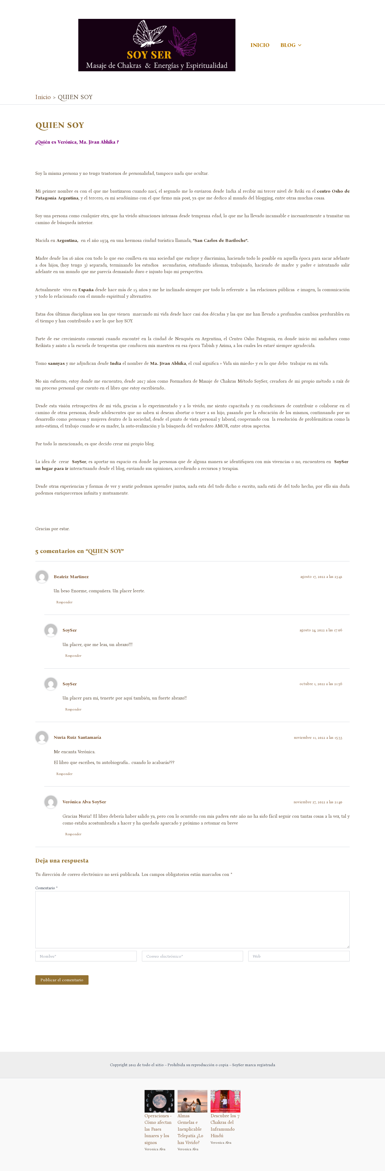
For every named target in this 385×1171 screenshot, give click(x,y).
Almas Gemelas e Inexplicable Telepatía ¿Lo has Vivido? (190, 1129)
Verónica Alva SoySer (84, 801)
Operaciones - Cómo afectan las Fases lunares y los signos (158, 1129)
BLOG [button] (287, 45)
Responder (64, 602)
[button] (298, 45)
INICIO (260, 45)
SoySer (70, 630)
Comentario (46, 888)
